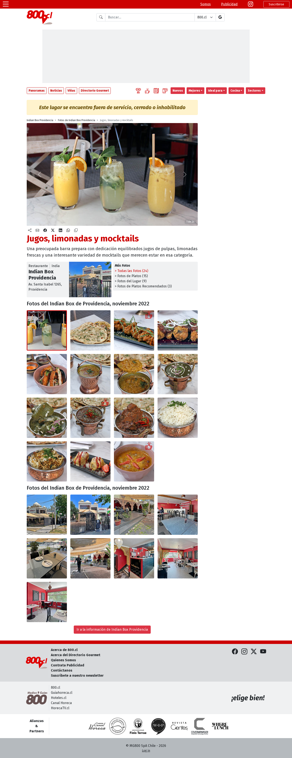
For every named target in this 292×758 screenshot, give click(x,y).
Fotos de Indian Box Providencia (76, 120)
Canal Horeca (61, 703)
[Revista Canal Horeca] (97, 726)
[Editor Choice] (138, 91)
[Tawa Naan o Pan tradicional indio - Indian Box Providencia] (90, 330)
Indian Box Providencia (40, 120)
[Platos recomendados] (147, 91)
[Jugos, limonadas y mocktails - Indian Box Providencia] (47, 330)
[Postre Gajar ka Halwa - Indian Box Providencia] (134, 461)
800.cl (55, 687)
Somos (205, 4)
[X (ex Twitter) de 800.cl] (254, 651)
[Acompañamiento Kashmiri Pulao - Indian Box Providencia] (47, 461)
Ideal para (215, 90)
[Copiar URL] (76, 230)
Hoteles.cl (58, 698)
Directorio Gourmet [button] (95, 90)
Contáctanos (61, 670)
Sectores (254, 90)
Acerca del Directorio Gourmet (75, 655)
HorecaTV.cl (60, 708)
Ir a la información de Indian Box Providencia (112, 629)
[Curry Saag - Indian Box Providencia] (177, 374)
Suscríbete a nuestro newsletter (77, 675)
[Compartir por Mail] (37, 230)
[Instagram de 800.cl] (244, 651)
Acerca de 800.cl (64, 650)
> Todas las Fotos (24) (131, 271)
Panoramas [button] (37, 90)
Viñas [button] (71, 90)
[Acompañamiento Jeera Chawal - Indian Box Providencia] (177, 418)
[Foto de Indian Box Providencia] (177, 330)
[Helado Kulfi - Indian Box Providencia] (90, 461)
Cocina (235, 90)
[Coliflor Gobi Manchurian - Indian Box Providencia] (134, 330)
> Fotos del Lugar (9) (130, 281)
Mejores (194, 90)
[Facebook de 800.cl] (235, 651)
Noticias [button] (56, 90)
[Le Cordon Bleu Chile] (138, 726)
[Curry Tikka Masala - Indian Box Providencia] (90, 418)
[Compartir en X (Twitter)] (53, 230)
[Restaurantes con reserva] (165, 91)
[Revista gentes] (179, 726)
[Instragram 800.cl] (250, 4)
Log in (146, 750)
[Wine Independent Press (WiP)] (158, 726)
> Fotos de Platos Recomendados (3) (143, 286)
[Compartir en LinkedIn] (60, 230)
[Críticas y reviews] (156, 91)
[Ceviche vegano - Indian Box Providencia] (47, 374)
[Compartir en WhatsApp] (68, 230)
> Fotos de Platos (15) (131, 276)
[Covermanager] (199, 726)
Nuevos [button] (178, 90)
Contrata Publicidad (67, 665)
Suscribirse (276, 4)
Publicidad (229, 4)
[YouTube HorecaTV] (263, 651)
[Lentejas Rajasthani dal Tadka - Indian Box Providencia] (90, 374)
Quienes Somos (63, 660)
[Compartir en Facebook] (45, 230)
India (56, 266)
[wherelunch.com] (220, 726)
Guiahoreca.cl (61, 693)
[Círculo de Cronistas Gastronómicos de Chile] (117, 726)
